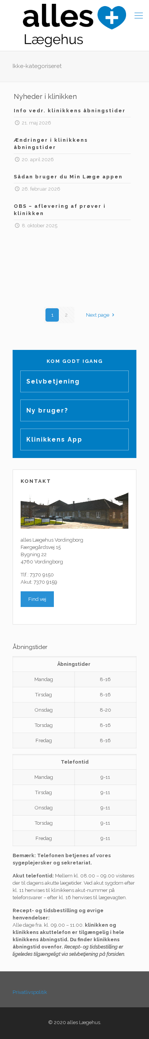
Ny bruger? (47, 410)
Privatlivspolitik (30, 992)
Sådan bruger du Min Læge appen (68, 177)
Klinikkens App (54, 439)
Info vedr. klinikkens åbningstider (70, 110)
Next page (97, 315)
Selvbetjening (53, 381)
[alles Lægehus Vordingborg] (74, 25)
